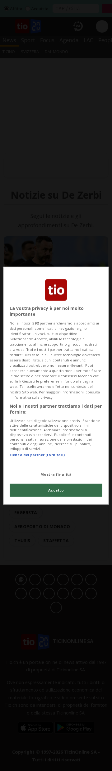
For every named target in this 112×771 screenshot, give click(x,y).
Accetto (56, 490)
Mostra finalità (56, 474)
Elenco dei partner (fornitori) (37, 454)
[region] (56, 385)
